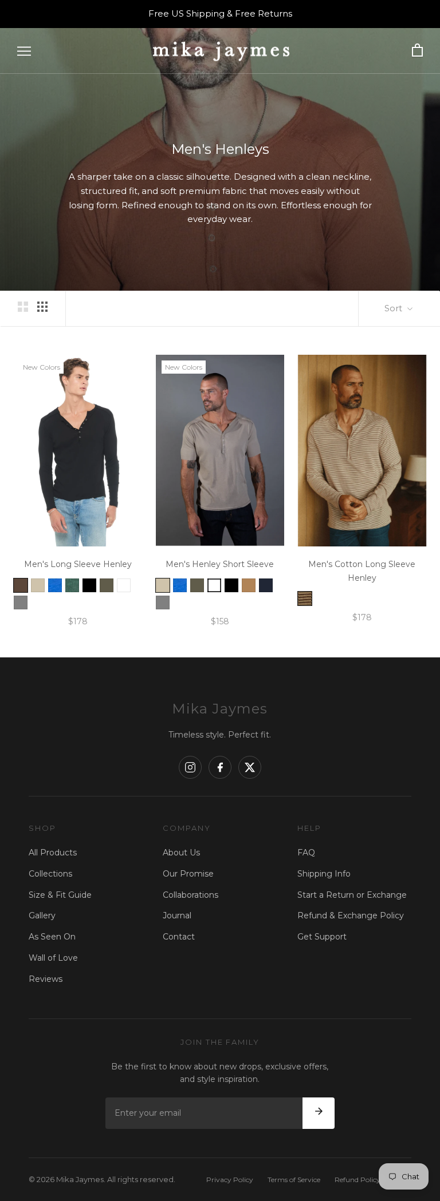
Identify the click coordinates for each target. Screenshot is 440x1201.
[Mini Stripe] (124, 585)
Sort (394, 308)
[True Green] (72, 585)
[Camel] (249, 585)
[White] (214, 585)
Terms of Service (294, 1179)
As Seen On (52, 937)
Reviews (45, 979)
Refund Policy (357, 1179)
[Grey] (21, 602)
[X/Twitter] (249, 767)
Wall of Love (53, 958)
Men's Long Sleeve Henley (78, 564)
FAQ (306, 852)
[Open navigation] (24, 51)
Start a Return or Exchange (352, 895)
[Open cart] (417, 50)
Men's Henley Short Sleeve (220, 564)
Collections (50, 874)
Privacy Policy (229, 1179)
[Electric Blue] (55, 585)
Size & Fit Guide (60, 895)
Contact (179, 937)
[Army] (106, 585)
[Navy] (266, 585)
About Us (181, 852)
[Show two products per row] (23, 307)
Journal (177, 915)
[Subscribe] (318, 1113)
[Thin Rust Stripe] (305, 598)
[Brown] (21, 585)
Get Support (322, 937)
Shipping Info (324, 874)
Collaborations (190, 895)
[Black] (89, 585)
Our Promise (188, 874)
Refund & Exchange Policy (350, 915)
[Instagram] (190, 767)
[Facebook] (220, 767)
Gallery (42, 915)
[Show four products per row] (42, 307)
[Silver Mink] (38, 585)
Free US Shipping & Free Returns (220, 13)
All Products (53, 852)
